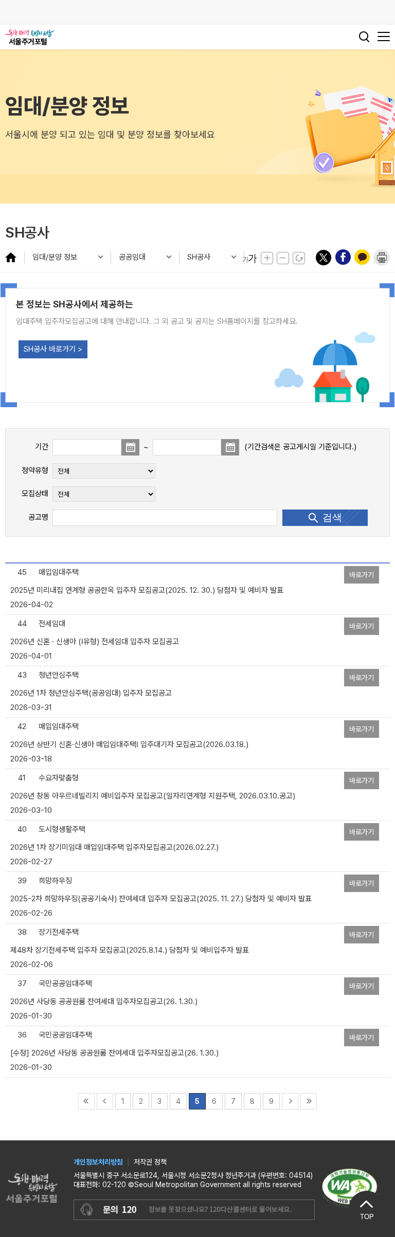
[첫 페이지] (86, 1100)
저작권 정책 (150, 1162)
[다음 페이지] (290, 1100)
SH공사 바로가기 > (53, 349)
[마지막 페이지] (308, 1100)
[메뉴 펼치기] (14, 257)
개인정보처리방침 (98, 1162)
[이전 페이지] (105, 1100)
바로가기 (361, 575)
